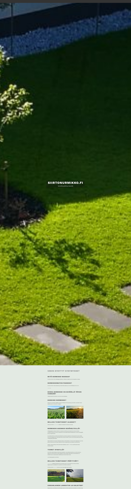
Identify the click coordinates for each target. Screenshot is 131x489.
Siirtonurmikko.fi (65, 183)
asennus (55, 467)
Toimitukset (50, 463)
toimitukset (56, 424)
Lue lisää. (49, 388)
